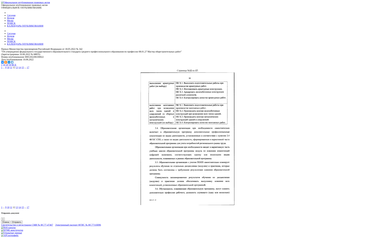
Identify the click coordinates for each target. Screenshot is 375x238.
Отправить (16, 222)
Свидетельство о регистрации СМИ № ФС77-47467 (27, 225)
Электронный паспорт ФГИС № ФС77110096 (78, 225)
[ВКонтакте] (2, 62)
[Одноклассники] (5, 62)
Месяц (10, 20)
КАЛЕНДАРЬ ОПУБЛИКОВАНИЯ (25, 26)
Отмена (5, 222)
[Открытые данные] (11, 233)
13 (17, 67)
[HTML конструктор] (12, 230)
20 (7, 65)
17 (28, 67)
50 (10, 65)
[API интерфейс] (10, 235)
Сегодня (11, 15)
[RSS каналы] (8, 227)
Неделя (10, 18)
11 (11, 67)
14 (20, 67)
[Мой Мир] (9, 62)
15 (23, 67)
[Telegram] (12, 62)
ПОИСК (11, 23)
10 (4, 65)
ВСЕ (14, 65)
